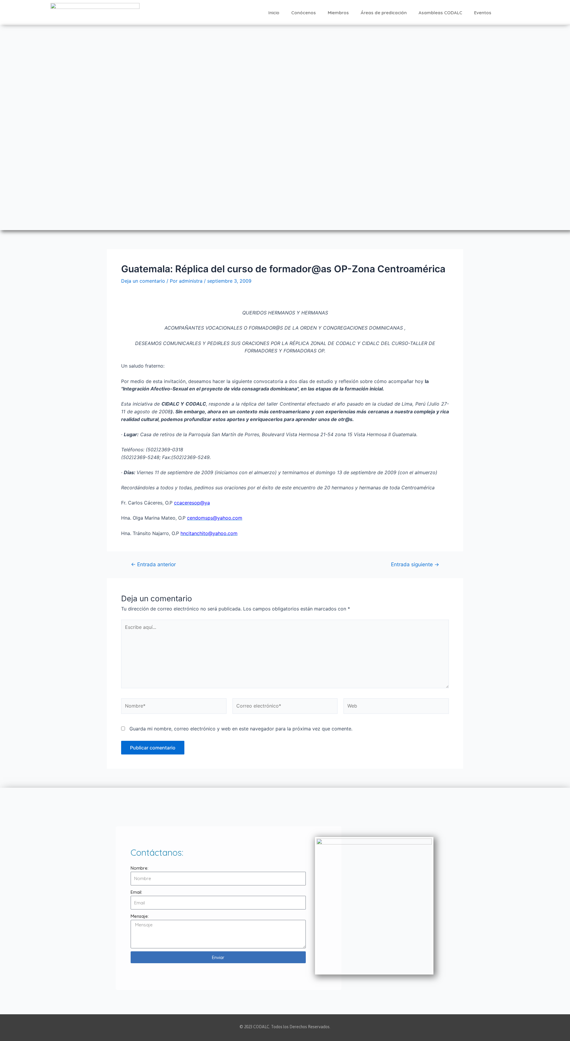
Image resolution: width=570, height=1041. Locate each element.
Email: (136, 892)
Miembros (338, 12)
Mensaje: (140, 916)
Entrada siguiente (415, 564)
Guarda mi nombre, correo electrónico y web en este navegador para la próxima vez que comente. (240, 729)
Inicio (273, 12)
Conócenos (303, 12)
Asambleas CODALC (440, 12)
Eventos (482, 12)
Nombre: (139, 868)
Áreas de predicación (384, 12)
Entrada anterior (153, 564)
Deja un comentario (143, 281)
